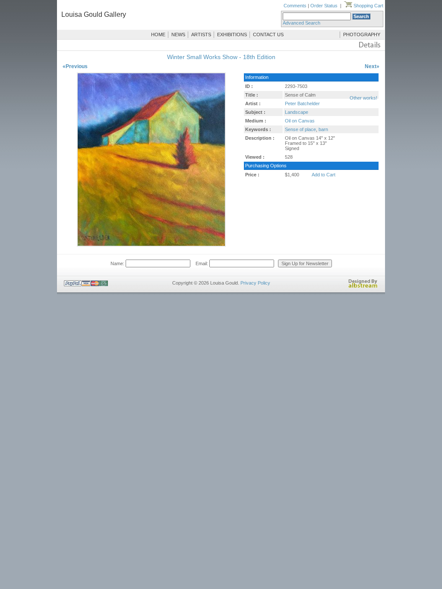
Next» (372, 66)
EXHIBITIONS (232, 34)
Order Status (324, 5)
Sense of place (300, 129)
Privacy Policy (255, 282)
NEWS (178, 34)
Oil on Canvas (300, 120)
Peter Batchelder (302, 103)
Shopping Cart (367, 5)
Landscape (296, 112)
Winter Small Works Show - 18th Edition (221, 56)
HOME (158, 34)
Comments (295, 5)
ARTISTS (201, 34)
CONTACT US (268, 34)
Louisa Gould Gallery (93, 14)
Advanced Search (301, 22)
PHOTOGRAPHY (361, 34)
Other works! (363, 97)
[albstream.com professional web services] (363, 286)
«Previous (75, 66)
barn (323, 129)
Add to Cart (323, 174)
